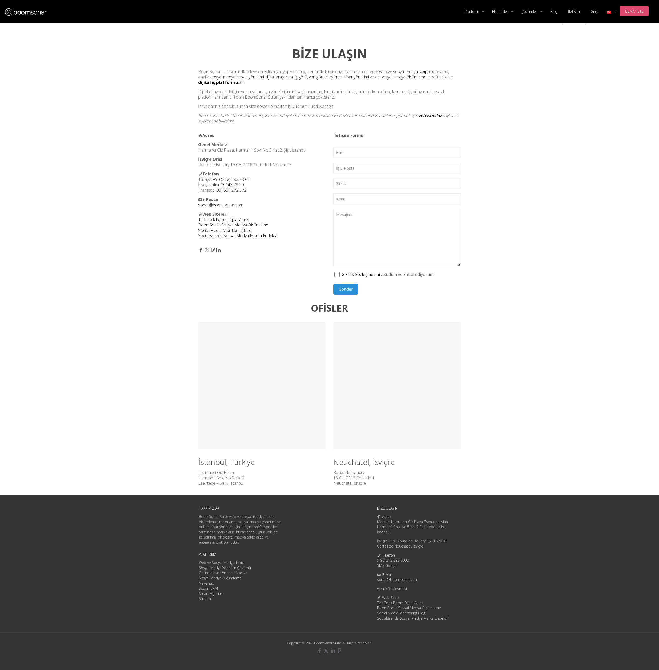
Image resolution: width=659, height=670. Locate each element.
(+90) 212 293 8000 (393, 560)
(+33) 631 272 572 (229, 190)
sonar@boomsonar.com (220, 205)
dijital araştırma (279, 77)
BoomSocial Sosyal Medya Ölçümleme (233, 225)
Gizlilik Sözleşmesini (361, 274)
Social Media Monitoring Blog (225, 230)
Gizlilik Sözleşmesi (392, 588)
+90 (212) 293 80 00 (231, 179)
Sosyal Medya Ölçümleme (220, 578)
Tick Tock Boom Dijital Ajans (223, 219)
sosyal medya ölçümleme (403, 77)
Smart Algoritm (211, 593)
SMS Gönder (387, 565)
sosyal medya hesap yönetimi (237, 77)
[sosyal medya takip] (26, 11)
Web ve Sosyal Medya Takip (221, 562)
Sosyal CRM (208, 588)
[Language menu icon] (611, 12)
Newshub (206, 583)
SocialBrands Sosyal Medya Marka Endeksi (237, 236)
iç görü (301, 77)
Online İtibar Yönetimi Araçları (223, 572)
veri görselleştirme (325, 77)
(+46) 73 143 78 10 (226, 185)
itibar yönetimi (356, 77)
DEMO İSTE (634, 11)
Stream (205, 598)
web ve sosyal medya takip (403, 71)
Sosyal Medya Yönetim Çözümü (225, 567)
